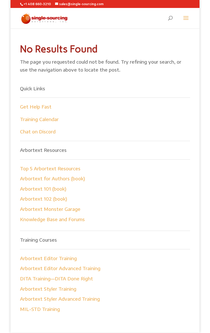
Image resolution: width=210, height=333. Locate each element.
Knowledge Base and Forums (52, 219)
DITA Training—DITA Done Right (56, 278)
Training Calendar (39, 119)
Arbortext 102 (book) (43, 199)
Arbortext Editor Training (48, 258)
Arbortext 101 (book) (43, 189)
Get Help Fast (35, 107)
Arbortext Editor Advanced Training (60, 268)
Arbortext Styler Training (48, 289)
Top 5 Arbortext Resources (50, 168)
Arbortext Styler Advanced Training (60, 299)
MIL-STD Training (40, 309)
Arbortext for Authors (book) (52, 178)
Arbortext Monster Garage (50, 209)
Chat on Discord (38, 131)
